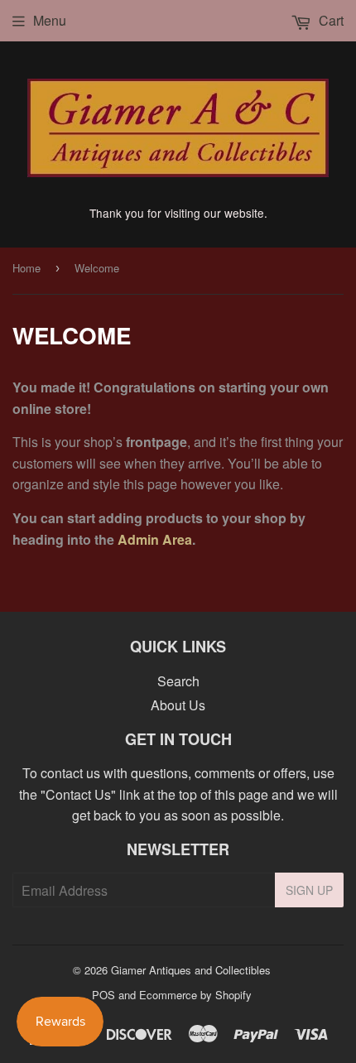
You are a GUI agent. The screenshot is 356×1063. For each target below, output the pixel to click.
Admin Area (155, 539)
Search (178, 680)
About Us (178, 704)
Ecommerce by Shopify (195, 995)
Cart (329, 20)
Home (26, 268)
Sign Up (309, 890)
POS (103, 995)
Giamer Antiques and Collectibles (191, 970)
